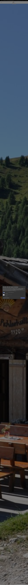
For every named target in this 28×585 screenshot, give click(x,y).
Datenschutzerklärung (13, 290)
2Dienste (6, 293)
